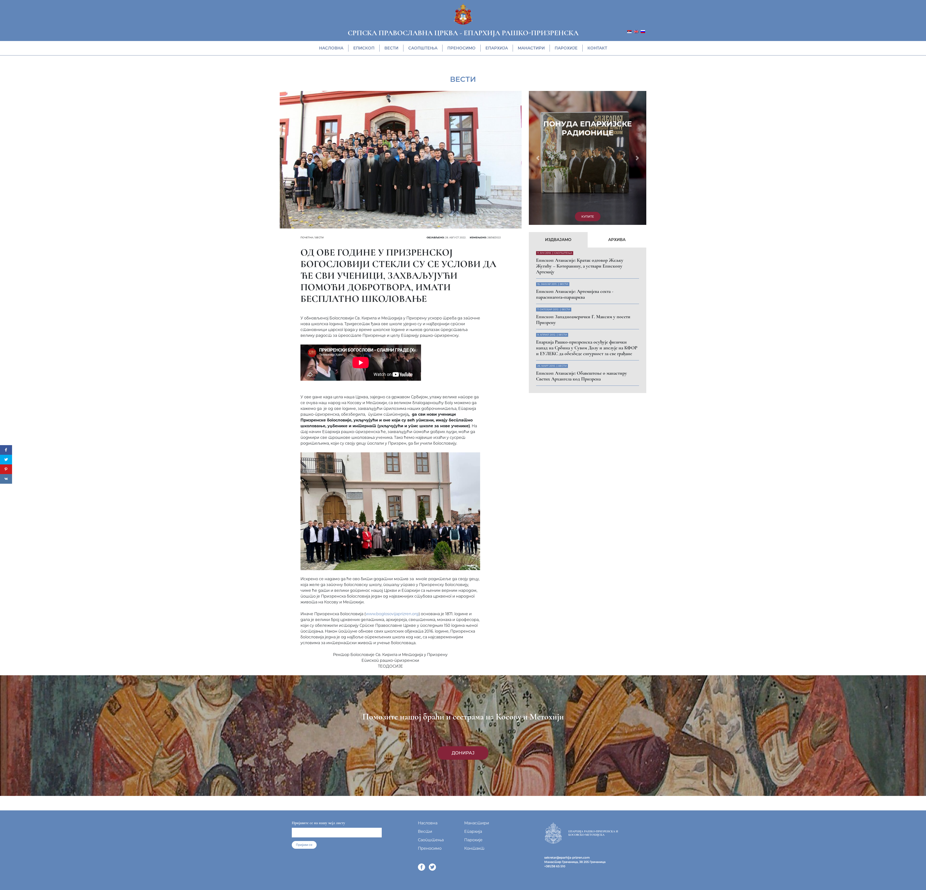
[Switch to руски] (643, 31)
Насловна (331, 48)
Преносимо (461, 48)
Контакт (597, 48)
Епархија (496, 48)
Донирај (463, 753)
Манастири (531, 48)
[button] (537, 94)
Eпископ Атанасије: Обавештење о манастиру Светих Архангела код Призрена (581, 248)
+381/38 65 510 (554, 866)
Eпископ (363, 48)
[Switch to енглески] (636, 31)
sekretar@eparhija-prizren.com (567, 857)
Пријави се (304, 845)
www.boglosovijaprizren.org (392, 614)
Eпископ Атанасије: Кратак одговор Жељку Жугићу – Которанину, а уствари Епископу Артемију (579, 138)
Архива (617, 111)
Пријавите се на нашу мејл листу (318, 823)
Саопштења (422, 48)
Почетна (306, 237)
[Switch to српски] (629, 31)
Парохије (566, 48)
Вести (391, 48)
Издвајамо (558, 111)
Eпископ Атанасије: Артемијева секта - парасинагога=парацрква (574, 166)
